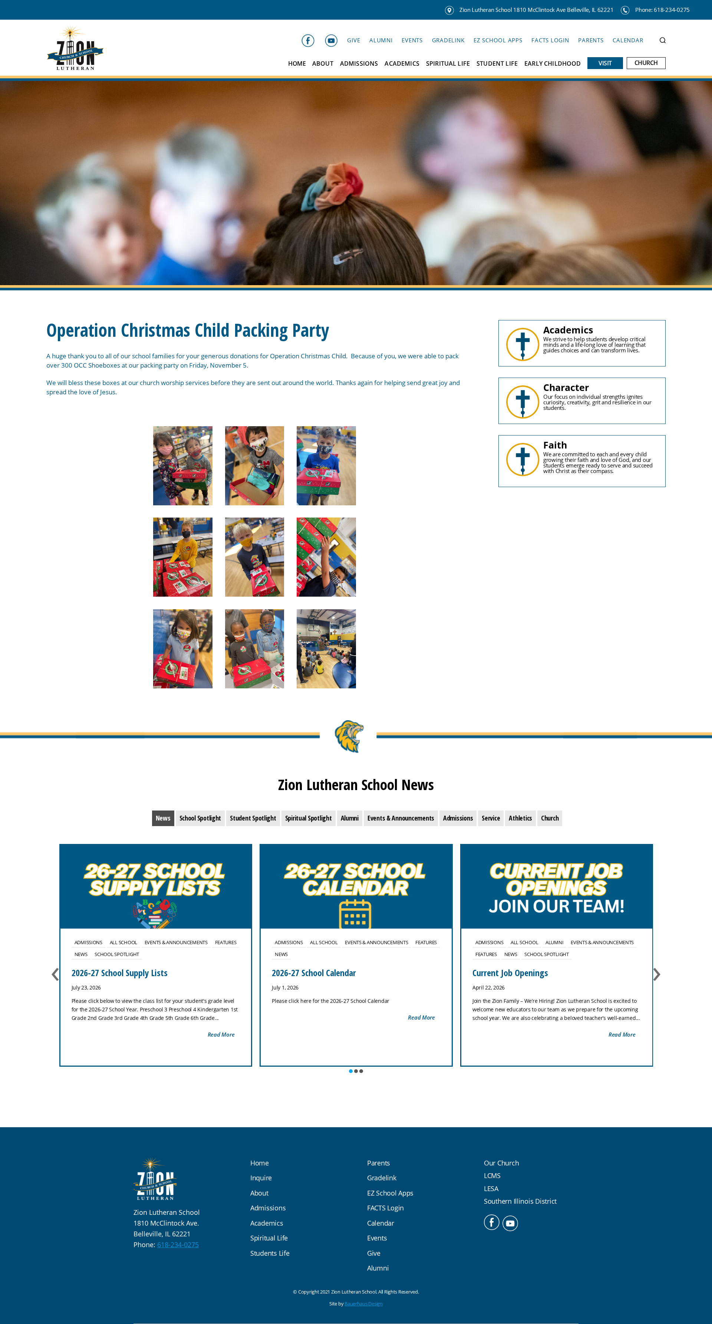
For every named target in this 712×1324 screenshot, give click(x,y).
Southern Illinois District (520, 1201)
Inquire (261, 1177)
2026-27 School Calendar (314, 972)
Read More (221, 1034)
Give (353, 40)
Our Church (501, 1162)
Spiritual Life (448, 63)
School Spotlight (117, 954)
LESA (491, 1188)
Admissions (359, 63)
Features (226, 942)
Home (297, 63)
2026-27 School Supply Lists (120, 972)
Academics (402, 63)
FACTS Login (550, 40)
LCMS (492, 1175)
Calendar (628, 40)
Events (412, 40)
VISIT (605, 63)
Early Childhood (552, 63)
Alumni (381, 40)
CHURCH (646, 62)
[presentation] (163, 818)
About (322, 63)
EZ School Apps (498, 40)
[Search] (662, 40)
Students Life (270, 1253)
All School (123, 942)
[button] (351, 1071)
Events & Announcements (176, 942)
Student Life (497, 63)
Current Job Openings (510, 972)
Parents (590, 40)
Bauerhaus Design (364, 1303)
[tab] (163, 818)
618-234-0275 (178, 1244)
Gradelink (448, 40)
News (81, 954)
